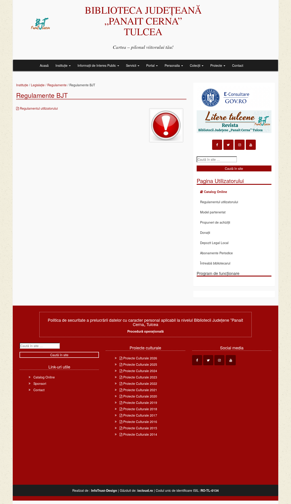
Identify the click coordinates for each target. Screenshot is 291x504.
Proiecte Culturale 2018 (139, 409)
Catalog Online (44, 377)
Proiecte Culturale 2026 (139, 358)
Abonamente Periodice (216, 253)
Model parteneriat (213, 212)
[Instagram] (240, 145)
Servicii (131, 65)
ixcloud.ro (145, 490)
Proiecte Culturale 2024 (139, 370)
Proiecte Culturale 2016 (139, 421)
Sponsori (39, 383)
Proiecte (216, 65)
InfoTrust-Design (104, 490)
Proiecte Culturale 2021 (139, 390)
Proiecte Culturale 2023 (139, 377)
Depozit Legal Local (214, 242)
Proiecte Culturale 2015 (139, 428)
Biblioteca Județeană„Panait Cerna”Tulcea (143, 20)
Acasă (44, 65)
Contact (237, 65)
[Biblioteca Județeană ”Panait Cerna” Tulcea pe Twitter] (228, 145)
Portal (151, 65)
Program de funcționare (218, 273)
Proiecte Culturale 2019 (139, 402)
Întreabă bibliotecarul (215, 263)
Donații (205, 232)
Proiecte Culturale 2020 (139, 396)
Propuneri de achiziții (215, 222)
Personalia (173, 65)
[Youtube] (251, 145)
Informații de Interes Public (97, 65)
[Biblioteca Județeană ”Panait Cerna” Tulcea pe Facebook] (217, 145)
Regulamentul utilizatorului (38, 108)
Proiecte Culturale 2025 (139, 364)
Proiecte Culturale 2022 (139, 383)
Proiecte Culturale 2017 (139, 415)
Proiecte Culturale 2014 (139, 434)
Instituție (61, 65)
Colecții (195, 65)
